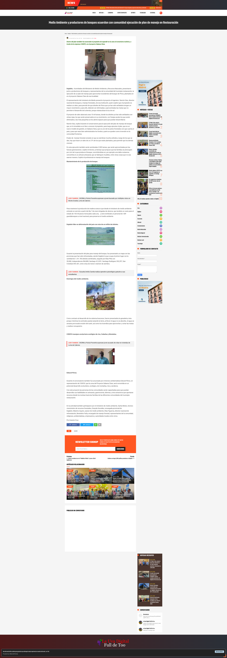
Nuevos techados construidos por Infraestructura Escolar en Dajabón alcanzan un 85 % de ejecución (122, 480)
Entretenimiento (141, 226)
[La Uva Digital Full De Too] (113, 647)
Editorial (139, 222)
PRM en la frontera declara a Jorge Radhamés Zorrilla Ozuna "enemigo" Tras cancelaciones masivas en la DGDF (155, 191)
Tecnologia (139, 244)
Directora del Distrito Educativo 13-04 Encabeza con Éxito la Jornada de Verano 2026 (77, 496)
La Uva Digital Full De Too (149, 621)
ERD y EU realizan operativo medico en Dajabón (148, 199)
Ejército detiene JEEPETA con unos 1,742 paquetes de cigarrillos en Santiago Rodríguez (155, 173)
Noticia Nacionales (141, 229)
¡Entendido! (219, 651)
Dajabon (75, 431)
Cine (138, 208)
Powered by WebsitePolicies (10, 654)
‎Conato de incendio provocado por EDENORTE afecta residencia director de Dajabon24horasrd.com (158, 8)
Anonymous (146, 614)
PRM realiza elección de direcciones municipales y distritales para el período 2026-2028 (122, 496)
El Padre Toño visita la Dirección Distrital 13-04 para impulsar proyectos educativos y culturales (108, 8)
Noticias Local (140, 240)
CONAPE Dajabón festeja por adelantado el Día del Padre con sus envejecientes (99, 496)
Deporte (139, 215)
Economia (139, 219)
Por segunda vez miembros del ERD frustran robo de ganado (155, 181)
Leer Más (47, 652)
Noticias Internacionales (143, 236)
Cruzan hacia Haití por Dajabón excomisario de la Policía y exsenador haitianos (155, 134)
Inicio (93, 13)
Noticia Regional (141, 233)
